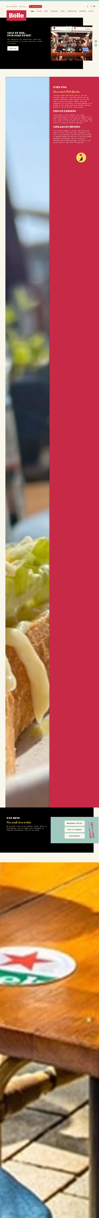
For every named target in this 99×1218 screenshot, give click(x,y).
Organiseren (54, 11)
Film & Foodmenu (74, 830)
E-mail (24, 6)
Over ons (39, 11)
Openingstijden (72, 11)
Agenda (63, 11)
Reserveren (82, 11)
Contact (91, 11)
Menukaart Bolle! (74, 823)
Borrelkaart (74, 836)
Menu (46, 11)
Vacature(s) (36, 6)
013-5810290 (12, 6)
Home (32, 11)
